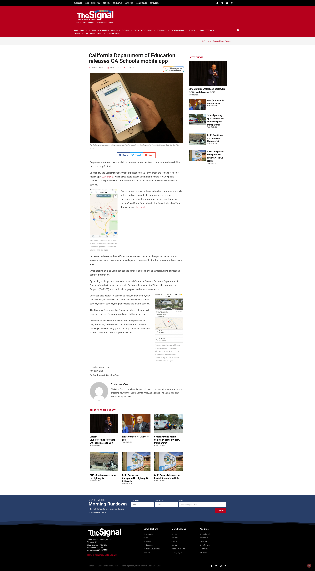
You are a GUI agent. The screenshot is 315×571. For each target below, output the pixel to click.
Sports (114, 30)
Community (161, 30)
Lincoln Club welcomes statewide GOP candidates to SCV (102, 439)
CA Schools (107, 176)
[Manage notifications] (309, 566)
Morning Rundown (92, 3)
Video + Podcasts (207, 30)
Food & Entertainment (143, 30)
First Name (135, 500)
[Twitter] (222, 3)
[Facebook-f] (211, 566)
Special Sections (81, 34)
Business (125, 30)
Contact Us (117, 3)
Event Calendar (177, 30)
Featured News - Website (222, 41)
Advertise (129, 3)
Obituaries (154, 3)
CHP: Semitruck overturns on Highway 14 (215, 138)
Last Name (159, 500)
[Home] (198, 41)
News (82, 30)
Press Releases (113, 34)
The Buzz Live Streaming (99, 30)
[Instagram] (232, 3)
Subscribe (78, 3)
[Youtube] (227, 3)
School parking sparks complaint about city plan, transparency (167, 439)
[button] (238, 30)
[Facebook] (217, 3)
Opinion (192, 30)
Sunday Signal (96, 34)
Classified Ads (141, 3)
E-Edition (106, 3)
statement (140, 207)
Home (76, 30)
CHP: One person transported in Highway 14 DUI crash (135, 478)
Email (181, 500)
